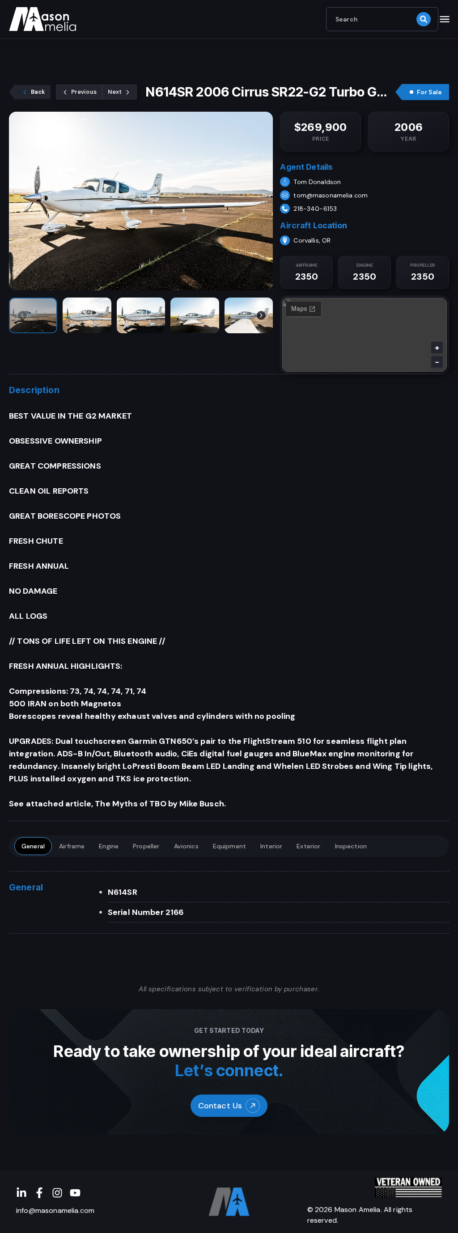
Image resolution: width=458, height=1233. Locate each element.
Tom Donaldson (317, 182)
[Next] (261, 315)
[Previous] (22, 315)
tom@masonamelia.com (330, 195)
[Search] (423, 19)
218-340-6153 (315, 209)
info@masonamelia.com (55, 1210)
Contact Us (220, 1105)
